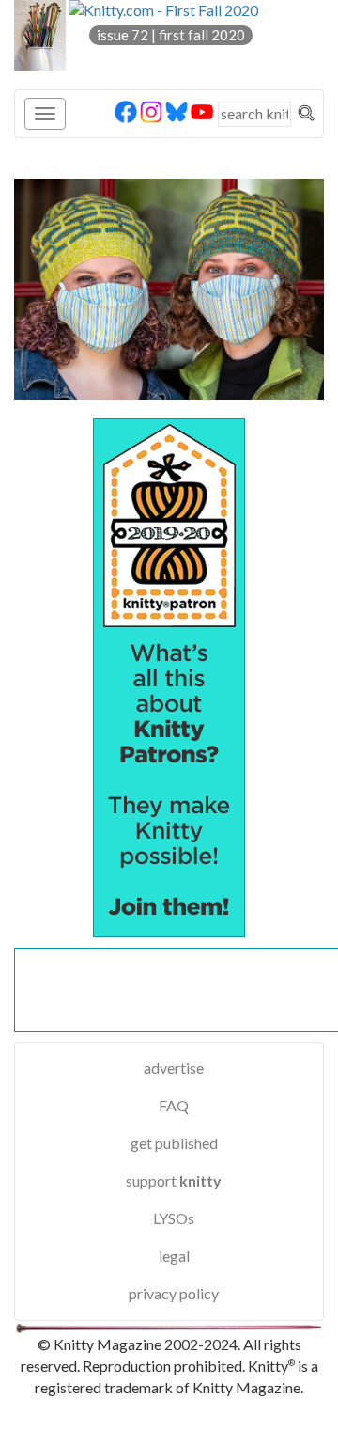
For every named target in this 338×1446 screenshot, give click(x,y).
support (174, 1180)
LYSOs (173, 1218)
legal (174, 1256)
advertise (174, 1068)
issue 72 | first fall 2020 (171, 34)
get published (174, 1143)
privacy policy (174, 1293)
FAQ (174, 1105)
